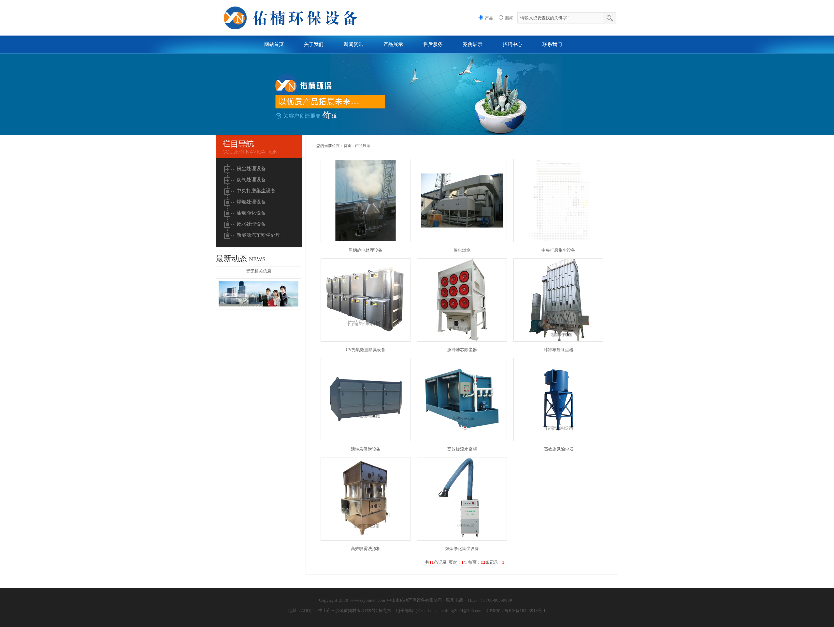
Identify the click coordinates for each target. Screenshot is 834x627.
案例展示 (472, 44)
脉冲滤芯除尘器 (462, 349)
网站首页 (274, 44)
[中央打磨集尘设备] (558, 239)
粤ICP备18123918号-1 (525, 610)
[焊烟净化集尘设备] (462, 538)
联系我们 (552, 44)
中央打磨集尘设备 (256, 190)
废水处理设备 (251, 224)
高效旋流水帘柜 (462, 449)
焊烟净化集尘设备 (462, 548)
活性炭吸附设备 (366, 449)
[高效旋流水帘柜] (462, 438)
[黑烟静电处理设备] (365, 239)
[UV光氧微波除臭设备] (365, 339)
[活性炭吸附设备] (365, 438)
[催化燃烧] (462, 239)
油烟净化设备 (251, 213)
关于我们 (314, 44)
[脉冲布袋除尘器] (558, 339)
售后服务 (433, 44)
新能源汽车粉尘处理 (258, 235)
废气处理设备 (251, 179)
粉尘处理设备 (251, 168)
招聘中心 (512, 44)
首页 (348, 145)
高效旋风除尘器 (558, 449)
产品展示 (393, 44)
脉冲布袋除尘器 (558, 349)
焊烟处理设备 (251, 201)
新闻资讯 (353, 44)
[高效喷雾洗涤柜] (365, 538)
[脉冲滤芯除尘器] (462, 339)
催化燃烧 (461, 250)
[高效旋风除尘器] (558, 438)
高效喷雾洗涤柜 (366, 548)
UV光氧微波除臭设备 (365, 349)
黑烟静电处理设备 (365, 250)
